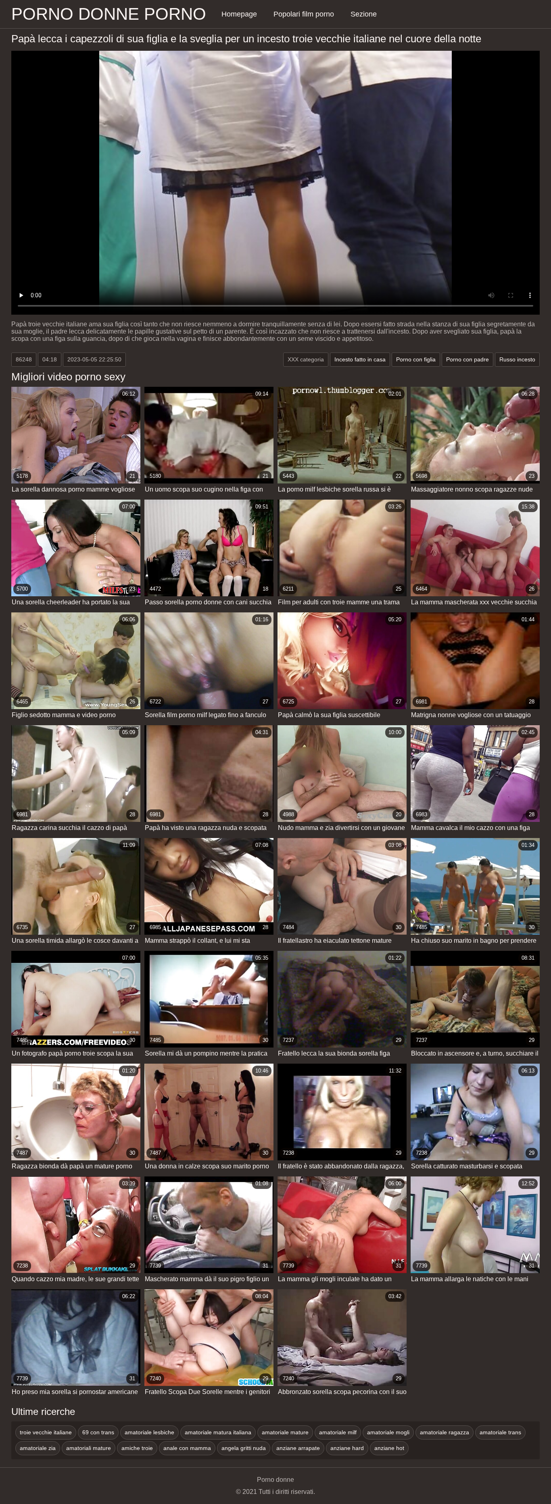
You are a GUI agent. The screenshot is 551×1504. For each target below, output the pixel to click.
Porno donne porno (108, 13)
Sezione (364, 14)
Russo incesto (517, 359)
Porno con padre (467, 359)
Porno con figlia (416, 359)
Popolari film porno (303, 14)
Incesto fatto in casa (360, 359)
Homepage (239, 14)
